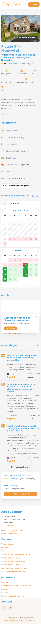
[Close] (36, 317)
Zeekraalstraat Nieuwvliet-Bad (14, 568)
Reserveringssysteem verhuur (16, 620)
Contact (5, 582)
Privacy (4, 592)
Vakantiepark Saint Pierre (12, 565)
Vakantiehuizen (7, 544)
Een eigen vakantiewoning (12, 596)
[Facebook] (4, 607)
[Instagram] (10, 607)
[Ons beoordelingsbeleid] (37, 345)
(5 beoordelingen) (25, 63)
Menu (34, 4)
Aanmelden (10, 328)
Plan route (8, 525)
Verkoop (5, 551)
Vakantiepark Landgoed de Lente (15, 554)
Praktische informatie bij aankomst (16, 585)
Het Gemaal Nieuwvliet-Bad (13, 572)
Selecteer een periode (20, 494)
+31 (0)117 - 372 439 (12, 533)
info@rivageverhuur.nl (13, 530)
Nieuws (4, 589)
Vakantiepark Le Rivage (11, 558)
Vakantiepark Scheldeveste (13, 561)
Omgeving (5, 547)
